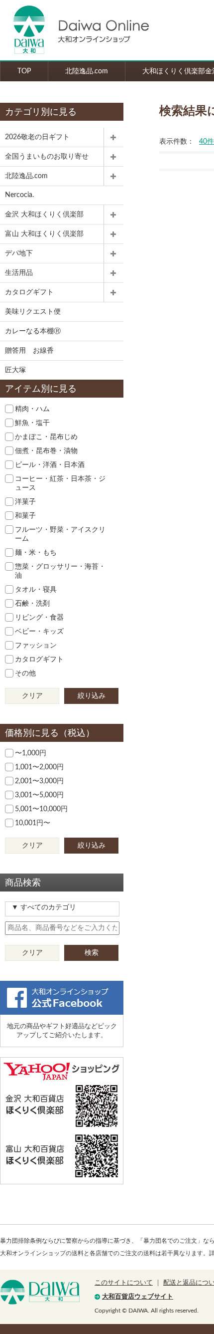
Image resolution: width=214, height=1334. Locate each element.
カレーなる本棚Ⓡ (33, 331)
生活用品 (19, 272)
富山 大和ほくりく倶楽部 (44, 233)
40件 (206, 141)
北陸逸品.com (86, 71)
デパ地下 (19, 253)
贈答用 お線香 (29, 350)
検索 (92, 952)
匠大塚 (15, 370)
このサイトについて (124, 1283)
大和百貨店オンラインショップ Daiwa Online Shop (74, 30)
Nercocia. (19, 195)
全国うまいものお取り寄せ (47, 156)
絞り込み (92, 695)
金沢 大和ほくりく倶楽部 (44, 214)
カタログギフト (29, 292)
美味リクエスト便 (33, 311)
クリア (32, 695)
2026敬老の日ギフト (37, 137)
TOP (24, 71)
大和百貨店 (40, 1292)
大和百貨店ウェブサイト (137, 1297)
